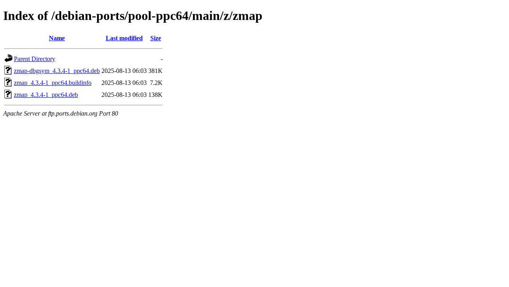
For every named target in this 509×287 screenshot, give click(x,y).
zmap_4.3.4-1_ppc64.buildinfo (52, 82)
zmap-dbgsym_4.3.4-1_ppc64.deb (57, 70)
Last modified (124, 38)
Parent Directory (34, 58)
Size (155, 38)
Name (57, 38)
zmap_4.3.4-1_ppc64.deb (46, 94)
